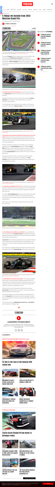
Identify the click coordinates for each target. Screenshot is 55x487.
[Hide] (0, 15)
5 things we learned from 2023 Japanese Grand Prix (46, 44)
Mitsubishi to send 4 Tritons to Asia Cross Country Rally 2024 (8, 382)
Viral (40, 9)
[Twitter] (1, 9)
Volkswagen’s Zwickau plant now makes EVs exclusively (8, 401)
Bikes (8, 9)
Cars (4, 9)
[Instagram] (10, 28)
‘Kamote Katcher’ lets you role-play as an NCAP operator (9, 472)
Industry (13, 9)
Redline (7, 13)
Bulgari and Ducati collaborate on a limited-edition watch (26, 401)
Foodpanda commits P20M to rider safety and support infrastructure (10, 453)
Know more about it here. (25, 484)
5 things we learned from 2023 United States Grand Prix (46, 52)
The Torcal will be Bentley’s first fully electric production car (27, 472)
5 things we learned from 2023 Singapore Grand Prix (46, 36)
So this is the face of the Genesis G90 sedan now (17, 363)
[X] (5, 28)
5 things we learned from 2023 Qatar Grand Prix (46, 68)
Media (44, 9)
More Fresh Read (29, 478)
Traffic (30, 9)
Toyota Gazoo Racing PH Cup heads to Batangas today (17, 434)
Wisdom (35, 9)
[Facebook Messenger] (7, 28)
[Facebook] (3, 28)
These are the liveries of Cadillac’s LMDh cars (26, 381)
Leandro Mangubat (10, 23)
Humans (19, 9)
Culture (24, 9)
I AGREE (48, 483)
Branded (49, 9)
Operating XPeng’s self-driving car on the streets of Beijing (26, 453)
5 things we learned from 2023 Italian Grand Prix (46, 60)
